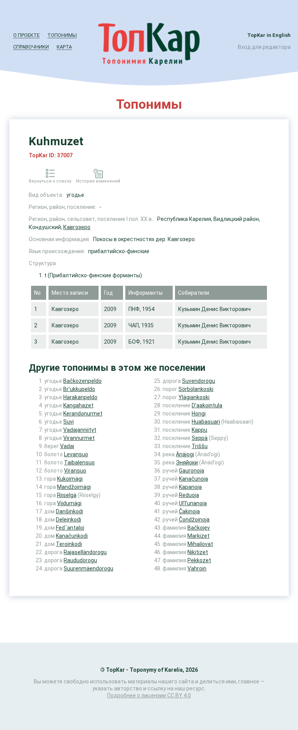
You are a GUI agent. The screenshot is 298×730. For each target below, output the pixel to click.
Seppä (200, 438)
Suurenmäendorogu (88, 568)
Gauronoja (191, 471)
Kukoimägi (70, 479)
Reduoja (189, 495)
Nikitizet (197, 552)
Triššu (200, 446)
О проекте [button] (26, 35)
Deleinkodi (68, 519)
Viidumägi (69, 503)
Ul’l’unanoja (193, 503)
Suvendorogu (198, 381)
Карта (64, 47)
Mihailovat (200, 544)
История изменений (98, 181)
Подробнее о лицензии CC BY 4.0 (149, 695)
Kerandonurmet (82, 413)
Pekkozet (199, 560)
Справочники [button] (31, 47)
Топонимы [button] (62, 35)
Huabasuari (206, 422)
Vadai (67, 446)
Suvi (68, 422)
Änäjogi (185, 454)
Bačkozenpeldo (82, 381)
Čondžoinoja (194, 519)
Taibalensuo (79, 462)
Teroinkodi (69, 544)
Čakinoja (189, 511)
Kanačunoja (193, 479)
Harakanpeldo (80, 397)
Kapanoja (190, 487)
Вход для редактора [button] (264, 47)
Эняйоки (187, 462)
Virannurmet (79, 438)
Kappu (199, 430)
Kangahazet (78, 405)
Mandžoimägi (74, 487)
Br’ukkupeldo (79, 389)
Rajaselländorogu (85, 552)
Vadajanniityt (79, 430)
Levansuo (76, 454)
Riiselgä (66, 495)
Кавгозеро (76, 227)
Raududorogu (80, 560)
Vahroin (196, 568)
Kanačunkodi (72, 536)
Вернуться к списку (50, 181)
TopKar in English (269, 35)
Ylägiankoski (194, 397)
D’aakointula (207, 405)
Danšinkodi (69, 511)
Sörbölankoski (195, 389)
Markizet (198, 536)
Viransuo (75, 471)
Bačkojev (198, 528)
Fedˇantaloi (70, 528)
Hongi (199, 413)
